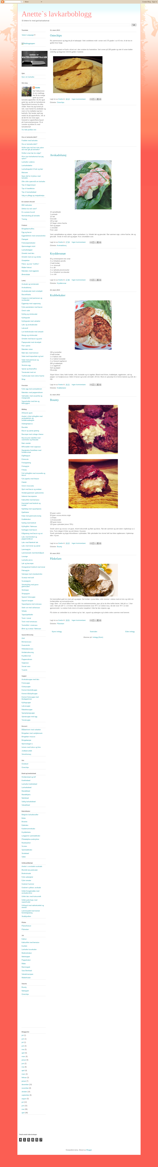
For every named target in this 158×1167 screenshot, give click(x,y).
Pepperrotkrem (27, 659)
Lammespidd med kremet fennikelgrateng (31, 912)
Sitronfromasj (26, 754)
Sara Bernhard (27, 971)
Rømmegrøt (26, 967)
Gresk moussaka (28, 486)
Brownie (24, 822)
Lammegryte (26, 549)
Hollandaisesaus (27, 649)
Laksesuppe (26, 706)
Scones (24, 846)
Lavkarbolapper (27, 250)
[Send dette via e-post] (91, 99)
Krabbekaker (57, 295)
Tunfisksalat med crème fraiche (33, 376)
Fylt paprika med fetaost (30, 479)
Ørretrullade (26, 274)
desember (25, 1084)
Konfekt (24, 946)
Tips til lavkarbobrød (29, 192)
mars (23, 1056)
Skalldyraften (26, 916)
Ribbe (24, 964)
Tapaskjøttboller (27, 615)
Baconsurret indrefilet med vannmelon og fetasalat (31, 439)
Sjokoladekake (27, 850)
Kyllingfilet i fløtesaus (29, 526)
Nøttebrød (25, 798)
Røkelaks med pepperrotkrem (32, 392)
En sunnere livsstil (28, 212)
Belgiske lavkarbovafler (30, 815)
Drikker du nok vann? (29, 209)
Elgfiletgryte (26, 456)
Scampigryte (26, 581)
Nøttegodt (25, 991)
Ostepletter (26, 260)
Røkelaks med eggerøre (30, 271)
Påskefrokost (26, 926)
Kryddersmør (58, 253)
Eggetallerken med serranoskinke (33, 236)
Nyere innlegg (57, 632)
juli (23, 1035)
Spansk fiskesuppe (28, 597)
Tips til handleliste (28, 188)
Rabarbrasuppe (27, 710)
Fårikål (24, 482)
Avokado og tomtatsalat (30, 284)
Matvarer (25, 172)
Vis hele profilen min (29, 130)
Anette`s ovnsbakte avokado (32, 866)
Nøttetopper (26, 957)
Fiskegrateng (26, 463)
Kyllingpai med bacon (29, 530)
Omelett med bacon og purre (32, 339)
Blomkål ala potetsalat (30, 870)
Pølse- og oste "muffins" (30, 264)
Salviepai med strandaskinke (32, 574)
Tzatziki (24, 670)
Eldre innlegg (130, 632)
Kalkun (24, 939)
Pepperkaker (26, 960)
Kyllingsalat (26, 318)
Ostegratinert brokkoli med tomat (33, 567)
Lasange (25, 556)
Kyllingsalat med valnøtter (31, 321)
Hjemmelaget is (27, 744)
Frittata (24, 470)
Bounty (54, 400)
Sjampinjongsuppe (28, 713)
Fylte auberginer (27, 877)
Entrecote (25, 459)
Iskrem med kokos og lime (31, 747)
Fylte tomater (26, 880)
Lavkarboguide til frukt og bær (32, 169)
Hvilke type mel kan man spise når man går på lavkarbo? (33, 148)
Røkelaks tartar (27, 349)
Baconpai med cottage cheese (32, 434)
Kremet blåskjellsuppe (29, 694)
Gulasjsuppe (26, 687)
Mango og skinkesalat (29, 335)
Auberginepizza (27, 424)
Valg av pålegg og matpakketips (33, 195)
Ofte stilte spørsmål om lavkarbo (33, 181)
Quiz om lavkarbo (28, 77)
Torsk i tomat (26, 618)
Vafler (24, 857)
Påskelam (55, 558)
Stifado (24, 611)
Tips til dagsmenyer (29, 185)
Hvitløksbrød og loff (29, 777)
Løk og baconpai (27, 563)
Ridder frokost (27, 267)
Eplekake (25, 825)
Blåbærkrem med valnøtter (31, 730)
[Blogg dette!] (93, 99)
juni (23, 1039)
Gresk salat (26, 310)
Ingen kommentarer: (79, 99)
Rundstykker (26, 843)
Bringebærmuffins (28, 229)
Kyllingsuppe (26, 702)
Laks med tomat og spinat (31, 546)
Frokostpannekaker (28, 243)
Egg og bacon (26, 232)
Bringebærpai (26, 740)
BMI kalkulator (27, 205)
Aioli (23, 638)
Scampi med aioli (28, 578)
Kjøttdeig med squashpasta (31, 509)
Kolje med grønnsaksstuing (31, 516)
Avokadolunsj (58, 155)
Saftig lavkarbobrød (29, 802)
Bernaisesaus (26, 642)
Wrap (23, 379)
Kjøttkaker (25, 512)
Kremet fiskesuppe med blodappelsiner (30, 698)
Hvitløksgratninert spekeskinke (33, 493)
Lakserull (25, 328)
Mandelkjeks (26, 795)
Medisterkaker (27, 953)
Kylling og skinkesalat (29, 314)
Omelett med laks (28, 253)
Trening (24, 219)
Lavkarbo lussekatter (29, 949)
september (25, 1095)
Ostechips (56, 35)
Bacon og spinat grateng (30, 431)
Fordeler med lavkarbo (30, 140)
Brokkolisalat (26, 873)
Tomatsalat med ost (29, 372)
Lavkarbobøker (27, 165)
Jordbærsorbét (27, 751)
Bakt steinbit (26, 443)
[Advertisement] (93, 127)
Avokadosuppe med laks (30, 679)
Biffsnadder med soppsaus (31, 447)
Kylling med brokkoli (29, 523)
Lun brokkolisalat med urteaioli (32, 332)
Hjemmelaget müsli (28, 246)
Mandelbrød (26, 791)
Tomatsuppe (26, 720)
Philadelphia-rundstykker (30, 839)
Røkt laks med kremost (30, 353)
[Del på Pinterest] (100, 99)
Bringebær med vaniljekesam (32, 733)
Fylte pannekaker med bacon (32, 307)
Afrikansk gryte (27, 413)
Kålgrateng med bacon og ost (32, 533)
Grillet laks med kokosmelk (31, 896)
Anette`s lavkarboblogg (57, 14)
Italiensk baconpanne (29, 496)
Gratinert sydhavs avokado (31, 888)
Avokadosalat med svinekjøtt (32, 291)
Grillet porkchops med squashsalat (29, 901)
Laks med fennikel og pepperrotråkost (29, 538)
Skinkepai (25, 590)
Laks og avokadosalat (29, 325)
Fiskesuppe (26, 683)
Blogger (89, 1150)
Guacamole (26, 645)
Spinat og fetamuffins (29, 369)
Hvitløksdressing (28, 652)
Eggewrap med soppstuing (31, 303)
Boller (24, 818)
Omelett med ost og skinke (31, 257)
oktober (24, 1092)
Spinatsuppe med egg (29, 717)
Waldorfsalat (26, 978)
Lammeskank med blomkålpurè (33, 553)
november (25, 1088)
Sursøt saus (26, 666)
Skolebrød (25, 853)
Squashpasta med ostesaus (32, 604)
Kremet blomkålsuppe (29, 690)
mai (23, 1049)
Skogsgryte (26, 594)
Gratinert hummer (28, 884)
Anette (37, 88)
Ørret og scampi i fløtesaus (31, 629)
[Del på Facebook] (98, 99)
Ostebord (25, 764)
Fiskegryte (25, 466)
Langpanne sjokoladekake (31, 836)
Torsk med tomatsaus (29, 622)
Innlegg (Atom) (98, 637)
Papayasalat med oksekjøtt (31, 342)
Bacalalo (25, 427)
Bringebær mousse (28, 737)
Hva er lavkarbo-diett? (29, 144)
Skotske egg (26, 365)
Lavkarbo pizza (27, 560)
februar (24, 1077)
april (23, 1053)
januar (24, 1060)
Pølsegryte (25, 570)
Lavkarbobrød (26, 787)
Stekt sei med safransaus (31, 608)
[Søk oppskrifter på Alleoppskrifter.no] (28, 43)
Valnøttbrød (26, 805)
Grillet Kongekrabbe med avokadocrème (30, 892)
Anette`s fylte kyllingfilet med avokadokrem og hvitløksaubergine (32, 418)
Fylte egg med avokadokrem (32, 389)
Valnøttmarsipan (27, 974)
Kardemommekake (28, 829)
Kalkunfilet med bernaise (30, 500)
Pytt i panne (26, 346)
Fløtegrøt (25, 239)
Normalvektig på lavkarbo (31, 216)
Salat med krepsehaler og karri (32, 356)
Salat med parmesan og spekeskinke (30, 361)
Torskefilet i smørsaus (30, 625)
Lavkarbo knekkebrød (29, 784)
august (24, 1099)
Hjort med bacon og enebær (31, 489)
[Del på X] (95, 99)
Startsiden (93, 632)
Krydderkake (26, 832)
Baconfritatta (26, 294)
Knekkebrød (26, 780)
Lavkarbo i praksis (28, 162)
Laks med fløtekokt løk (30, 542)
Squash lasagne (27, 601)
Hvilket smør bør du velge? (31, 153)
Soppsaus (25, 663)
